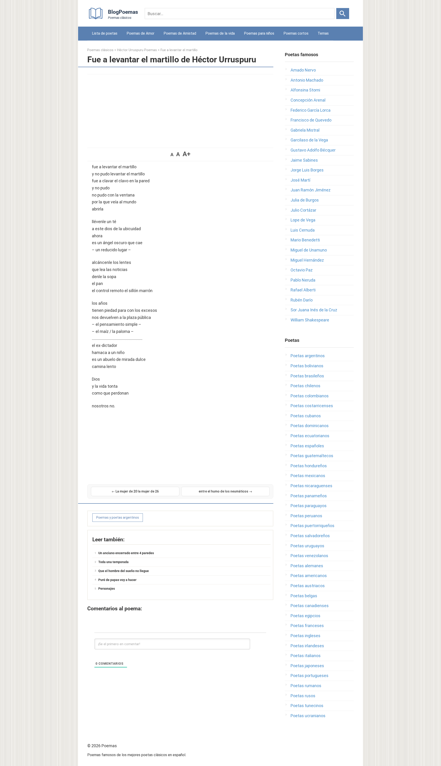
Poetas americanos (309, 575)
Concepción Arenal (308, 100)
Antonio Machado (307, 80)
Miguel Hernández (307, 260)
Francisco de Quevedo (311, 120)
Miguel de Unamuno (309, 250)
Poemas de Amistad (180, 33)
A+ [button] (186, 154)
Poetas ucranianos (308, 715)
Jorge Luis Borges (307, 170)
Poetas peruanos (306, 515)
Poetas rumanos (306, 685)
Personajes (106, 588)
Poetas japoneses (307, 665)
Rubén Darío (302, 300)
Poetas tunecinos (307, 705)
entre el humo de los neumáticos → (225, 491)
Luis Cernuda (303, 230)
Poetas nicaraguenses (311, 485)
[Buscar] (342, 13)
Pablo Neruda (303, 280)
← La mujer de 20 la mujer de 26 (135, 491)
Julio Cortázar (303, 210)
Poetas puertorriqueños (312, 525)
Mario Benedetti (305, 240)
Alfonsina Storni (305, 90)
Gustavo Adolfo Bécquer (313, 150)
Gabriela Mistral (305, 130)
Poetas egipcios (305, 615)
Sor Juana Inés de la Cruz (314, 309)
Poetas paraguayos (309, 505)
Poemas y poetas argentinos (117, 517)
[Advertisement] (180, 109)
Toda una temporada (113, 562)
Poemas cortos (295, 33)
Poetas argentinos (308, 355)
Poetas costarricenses (312, 405)
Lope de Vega (303, 220)
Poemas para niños (259, 33)
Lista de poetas (104, 33)
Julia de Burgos (305, 200)
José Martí (300, 180)
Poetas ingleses (305, 635)
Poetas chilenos (305, 385)
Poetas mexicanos (308, 475)
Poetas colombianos (310, 395)
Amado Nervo (303, 70)
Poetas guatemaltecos (312, 455)
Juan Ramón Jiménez (311, 190)
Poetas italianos (306, 655)
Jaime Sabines (304, 160)
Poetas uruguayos (307, 545)
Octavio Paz (302, 270)
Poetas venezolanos (309, 555)
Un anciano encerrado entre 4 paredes (126, 553)
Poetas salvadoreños (310, 535)
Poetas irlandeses (307, 645)
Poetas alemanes (307, 565)
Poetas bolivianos (307, 365)
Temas (323, 33)
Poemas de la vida (220, 33)
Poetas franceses (307, 625)
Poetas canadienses (310, 605)
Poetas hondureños (309, 465)
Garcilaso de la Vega (309, 140)
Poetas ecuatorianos (310, 435)
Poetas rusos (303, 695)
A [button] (171, 154)
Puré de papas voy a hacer (117, 580)
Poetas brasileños (307, 375)
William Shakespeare (310, 320)
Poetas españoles (307, 445)
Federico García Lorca (311, 110)
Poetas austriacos (308, 585)
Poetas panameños (309, 495)
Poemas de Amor (140, 33)
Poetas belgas (304, 595)
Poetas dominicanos (310, 425)
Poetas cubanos (306, 415)
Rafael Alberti (303, 290)
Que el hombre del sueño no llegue (123, 571)
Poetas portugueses (309, 675)
